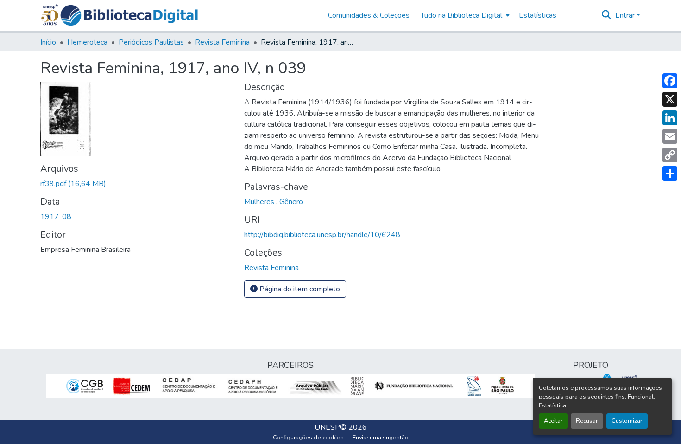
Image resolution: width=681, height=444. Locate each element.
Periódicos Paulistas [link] (151, 42)
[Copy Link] (670, 155)
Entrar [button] (626, 15)
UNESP (327, 427)
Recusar (587, 421)
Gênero (291, 202)
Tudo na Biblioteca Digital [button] (461, 15)
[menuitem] (464, 15)
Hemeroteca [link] (87, 42)
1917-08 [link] (55, 217)
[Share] (670, 173)
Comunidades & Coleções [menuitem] (369, 15)
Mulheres (260, 202)
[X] (670, 99)
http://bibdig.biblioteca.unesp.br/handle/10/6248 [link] (322, 235)
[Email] (670, 136)
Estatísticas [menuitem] (537, 15)
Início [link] (48, 42)
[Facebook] (670, 80)
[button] (129, 15)
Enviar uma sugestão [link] (381, 437)
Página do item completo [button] (299, 289)
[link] (136, 183)
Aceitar (553, 421)
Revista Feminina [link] (222, 42)
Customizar (627, 421)
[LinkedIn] (670, 118)
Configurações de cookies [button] (308, 437)
